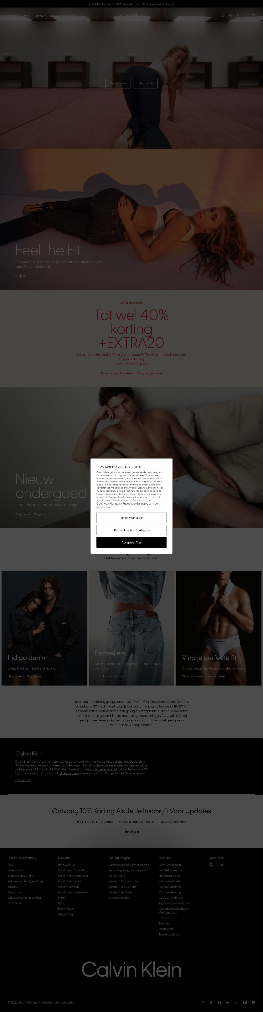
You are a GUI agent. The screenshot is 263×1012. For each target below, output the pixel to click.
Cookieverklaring (107, 503)
